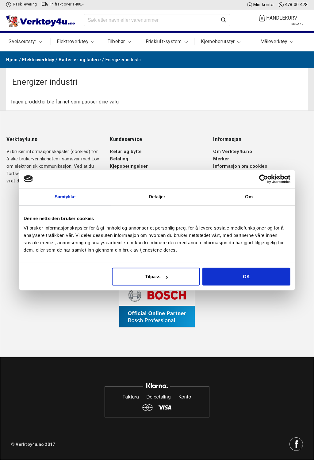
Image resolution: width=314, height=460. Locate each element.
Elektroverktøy (72, 41)
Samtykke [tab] (65, 196)
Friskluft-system (164, 41)
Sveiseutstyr (22, 41)
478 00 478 (296, 4)
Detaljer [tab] (157, 196)
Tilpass (152, 276)
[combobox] (157, 20)
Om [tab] (249, 196)
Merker (221, 159)
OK (246, 276)
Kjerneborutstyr (218, 41)
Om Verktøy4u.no (232, 151)
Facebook (296, 444)
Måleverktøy (273, 41)
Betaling (119, 159)
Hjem (11, 59)
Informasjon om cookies (240, 166)
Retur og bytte (126, 151)
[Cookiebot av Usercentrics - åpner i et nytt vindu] (263, 178)
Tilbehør (116, 41)
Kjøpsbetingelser (129, 166)
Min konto (263, 4)
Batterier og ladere (80, 59)
